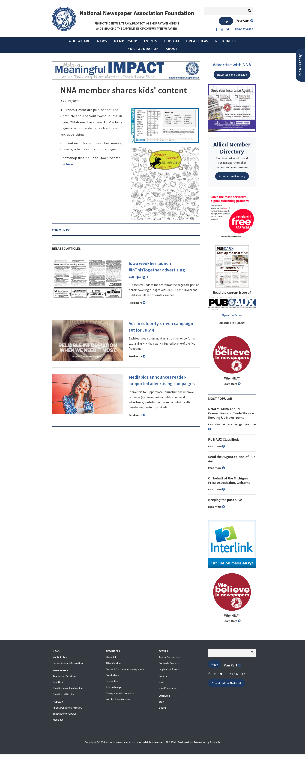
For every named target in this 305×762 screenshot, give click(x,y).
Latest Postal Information (68, 663)
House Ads (112, 681)
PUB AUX (171, 41)
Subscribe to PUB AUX (232, 323)
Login (225, 21)
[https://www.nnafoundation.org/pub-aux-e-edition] (232, 266)
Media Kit (58, 719)
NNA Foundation (143, 48)
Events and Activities (64, 676)
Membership (125, 41)
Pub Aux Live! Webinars (118, 699)
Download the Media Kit (232, 74)
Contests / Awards (169, 663)
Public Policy (60, 657)
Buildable (215, 742)
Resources (225, 41)
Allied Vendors (113, 663)
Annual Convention (169, 657)
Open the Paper (232, 315)
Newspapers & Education (120, 693)
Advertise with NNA (232, 65)
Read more (136, 302)
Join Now (58, 682)
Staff (161, 701)
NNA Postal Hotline (63, 694)
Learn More (230, 383)
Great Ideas (197, 41)
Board (162, 707)
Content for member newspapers (125, 669)
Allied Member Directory (231, 148)
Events (150, 41)
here (69, 164)
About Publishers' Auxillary (67, 707)
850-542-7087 (237, 674)
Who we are (79, 41)
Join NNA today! (300, 65)
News (102, 41)
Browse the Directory (232, 176)
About (172, 48)
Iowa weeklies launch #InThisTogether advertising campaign (157, 270)
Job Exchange (114, 687)
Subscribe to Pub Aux (64, 713)
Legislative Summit (170, 669)
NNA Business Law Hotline (68, 688)
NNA (161, 682)
